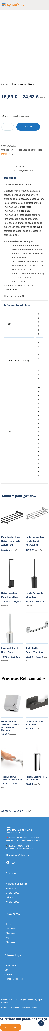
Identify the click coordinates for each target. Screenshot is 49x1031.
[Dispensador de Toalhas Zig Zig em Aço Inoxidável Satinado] (12, 701)
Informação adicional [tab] (24, 171)
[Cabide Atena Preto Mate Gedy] (37, 701)
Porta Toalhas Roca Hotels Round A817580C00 (35, 541)
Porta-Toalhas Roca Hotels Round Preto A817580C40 (10, 541)
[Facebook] (7, 862)
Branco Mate (39, 403)
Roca (39, 150)
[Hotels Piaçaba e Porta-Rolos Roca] (12, 572)
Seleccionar (10, 1027)
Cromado (39, 435)
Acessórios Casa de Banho (24, 150)
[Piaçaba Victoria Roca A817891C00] (37, 757)
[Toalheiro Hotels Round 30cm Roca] (37, 627)
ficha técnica (12, 289)
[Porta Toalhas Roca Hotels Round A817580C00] (37, 516)
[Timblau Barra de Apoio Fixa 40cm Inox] (12, 757)
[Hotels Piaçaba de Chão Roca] (37, 572)
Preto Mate (39, 463)
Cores (5, 116)
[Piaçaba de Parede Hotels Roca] (12, 627)
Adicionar (28, 127)
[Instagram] (13, 862)
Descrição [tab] (21, 166)
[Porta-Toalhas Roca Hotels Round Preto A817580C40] (12, 516)
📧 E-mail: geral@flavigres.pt (17, 855)
